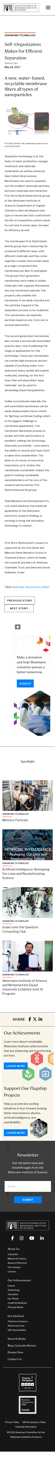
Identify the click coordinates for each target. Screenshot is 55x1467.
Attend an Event (16, 1325)
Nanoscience (33, 587)
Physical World (15, 1307)
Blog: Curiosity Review (22, 1345)
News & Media (17, 1338)
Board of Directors (17, 1263)
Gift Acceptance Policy (34, 1422)
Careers (12, 1271)
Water (46, 587)
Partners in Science (18, 1321)
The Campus (14, 1267)
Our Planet (13, 1298)
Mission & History (17, 1258)
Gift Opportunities (17, 1330)
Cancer (11, 1285)
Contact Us (15, 1359)
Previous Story (19, 600)
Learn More (15, 1066)
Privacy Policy (12, 1422)
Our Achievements (22, 1032)
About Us (14, 1249)
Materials (18, 587)
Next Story (19, 608)
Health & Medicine (17, 1303)
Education (13, 1254)
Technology (14, 1290)
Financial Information (26, 1426)
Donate (25, 683)
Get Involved (16, 1316)
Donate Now (15, 1352)
